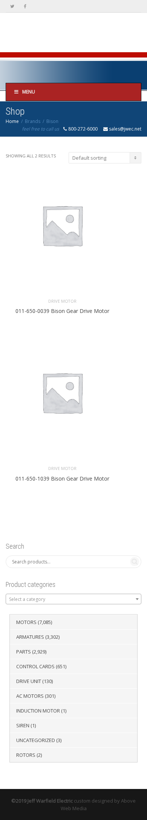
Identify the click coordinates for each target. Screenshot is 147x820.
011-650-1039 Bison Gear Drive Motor (62, 478)
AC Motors (30, 695)
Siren (22, 725)
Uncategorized (35, 740)
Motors (26, 622)
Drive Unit (28, 681)
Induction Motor (38, 710)
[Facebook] (25, 6)
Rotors (25, 755)
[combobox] (73, 599)
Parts (23, 651)
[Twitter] (12, 6)
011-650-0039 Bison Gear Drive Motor (62, 310)
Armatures (30, 636)
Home (12, 121)
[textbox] (73, 599)
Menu (28, 92)
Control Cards (35, 666)
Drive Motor (62, 301)
